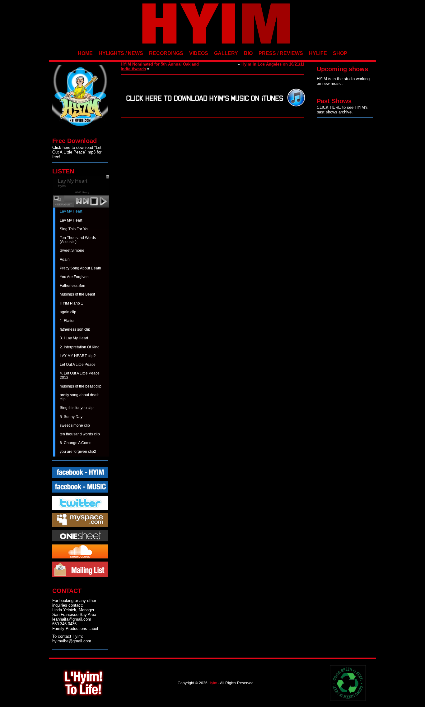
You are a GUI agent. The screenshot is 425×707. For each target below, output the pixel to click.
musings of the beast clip (80, 386)
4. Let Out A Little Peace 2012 (80, 375)
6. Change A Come (75, 443)
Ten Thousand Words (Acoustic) (78, 240)
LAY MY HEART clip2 (78, 356)
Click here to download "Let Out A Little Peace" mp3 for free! (76, 152)
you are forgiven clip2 (78, 451)
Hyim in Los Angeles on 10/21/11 (272, 64)
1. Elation (68, 321)
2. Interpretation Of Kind (80, 347)
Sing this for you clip (77, 408)
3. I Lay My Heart (74, 338)
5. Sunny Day (71, 417)
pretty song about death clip (80, 397)
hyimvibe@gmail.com (71, 641)
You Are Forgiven (74, 277)
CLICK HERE (329, 107)
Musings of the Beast (77, 294)
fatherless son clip (75, 329)
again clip (68, 312)
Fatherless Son (72, 285)
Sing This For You (75, 229)
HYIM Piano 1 (71, 303)
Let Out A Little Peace (78, 364)
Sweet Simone (72, 250)
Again (65, 259)
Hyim (212, 683)
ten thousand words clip (80, 434)
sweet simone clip (75, 425)
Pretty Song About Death (80, 268)
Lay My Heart (71, 211)
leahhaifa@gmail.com (71, 619)
